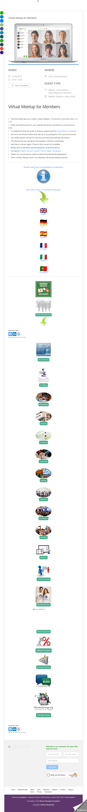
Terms (32, 792)
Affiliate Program (43, 650)
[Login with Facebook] (10, 334)
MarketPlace (43, 404)
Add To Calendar (21, 85)
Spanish (37, 151)
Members (59, 96)
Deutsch (43, 226)
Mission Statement (43, 631)
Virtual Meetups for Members (59, 93)
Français (43, 249)
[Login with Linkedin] (14, 334)
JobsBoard (43, 499)
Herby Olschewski (47, 805)
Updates (55, 789)
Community (43, 461)
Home (13, 789)
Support (70, 789)
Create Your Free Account (43, 314)
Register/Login (23, 789)
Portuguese (56, 151)
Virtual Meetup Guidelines (66, 131)
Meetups (51, 90)
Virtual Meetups (62, 90)
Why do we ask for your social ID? (17, 337)
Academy (43, 537)
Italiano (43, 261)
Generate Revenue (43, 667)
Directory (44, 423)
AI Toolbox (43, 385)
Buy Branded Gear (43, 605)
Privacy (39, 792)
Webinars (43, 557)
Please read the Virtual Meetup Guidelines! (43, 167)
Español (43, 237)
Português (43, 272)
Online (66, 96)
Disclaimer (48, 792)
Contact (62, 789)
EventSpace (43, 518)
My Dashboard (43, 360)
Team (39, 789)
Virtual (72, 96)
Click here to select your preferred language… (43, 190)
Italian (48, 151)
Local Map (43, 442)
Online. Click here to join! (57, 76)
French (43, 151)
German (30, 151)
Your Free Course (44, 579)
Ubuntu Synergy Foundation (49, 801)
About (32, 789)
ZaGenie (23, 797)
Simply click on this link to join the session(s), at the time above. (35, 148)
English (23, 151)
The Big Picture (43, 715)
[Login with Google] (18, 334)
